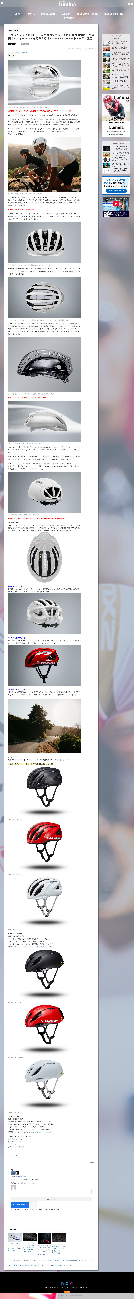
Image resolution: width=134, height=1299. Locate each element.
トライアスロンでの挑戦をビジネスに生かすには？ (120, 42)
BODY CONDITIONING (87, 13)
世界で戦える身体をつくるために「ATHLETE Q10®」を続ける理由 (120, 65)
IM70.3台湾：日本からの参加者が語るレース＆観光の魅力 (120, 53)
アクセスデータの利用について (79, 1287)
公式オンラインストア (16, 1147)
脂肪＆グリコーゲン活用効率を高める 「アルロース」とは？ (120, 49)
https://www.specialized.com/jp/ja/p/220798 (36, 947)
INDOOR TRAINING (113, 13)
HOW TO (31, 13)
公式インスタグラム (15, 1139)
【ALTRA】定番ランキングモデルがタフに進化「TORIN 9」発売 (120, 165)
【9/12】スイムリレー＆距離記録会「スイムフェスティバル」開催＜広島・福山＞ (120, 154)
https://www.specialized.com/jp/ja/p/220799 (36, 1132)
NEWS (16, 1156)
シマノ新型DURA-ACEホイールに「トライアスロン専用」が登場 (120, 159)
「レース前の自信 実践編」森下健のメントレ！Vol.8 (120, 59)
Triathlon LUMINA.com (51, 1287)
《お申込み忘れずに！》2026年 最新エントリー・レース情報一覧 (120, 87)
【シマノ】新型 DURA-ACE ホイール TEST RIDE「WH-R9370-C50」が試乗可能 (120, 148)
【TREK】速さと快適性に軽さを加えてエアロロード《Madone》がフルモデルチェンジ (42, 1265)
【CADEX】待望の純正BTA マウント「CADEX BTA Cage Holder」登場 (120, 170)
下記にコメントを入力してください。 (22, 1183)
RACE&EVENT (48, 13)
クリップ (26, 44)
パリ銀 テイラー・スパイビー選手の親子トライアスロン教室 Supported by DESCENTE (120, 76)
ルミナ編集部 (23, 52)
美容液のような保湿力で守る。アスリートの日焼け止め (120, 81)
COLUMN (65, 13)
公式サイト (12, 1144)
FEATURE (69, 18)
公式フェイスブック (15, 1142)
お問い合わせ (64, 1287)
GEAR (17, 13)
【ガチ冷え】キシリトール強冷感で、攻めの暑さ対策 (120, 70)
